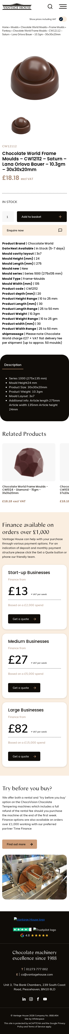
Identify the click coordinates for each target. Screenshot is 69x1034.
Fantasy (6, 30)
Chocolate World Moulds (34, 27)
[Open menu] (63, 6)
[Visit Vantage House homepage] (17, 6)
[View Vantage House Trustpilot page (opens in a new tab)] (34, 929)
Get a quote (21, 619)
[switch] (62, 19)
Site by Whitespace (34, 1018)
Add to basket (31, 216)
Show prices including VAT (42, 19)
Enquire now (15, 230)
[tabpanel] (34, 395)
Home (5, 27)
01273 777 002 (34, 969)
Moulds (15, 27)
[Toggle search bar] (50, 6)
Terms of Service (37, 1026)
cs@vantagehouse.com (34, 974)
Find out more (16, 844)
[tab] (12, 365)
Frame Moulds (56, 27)
